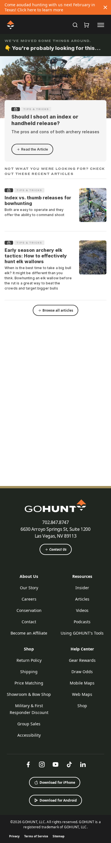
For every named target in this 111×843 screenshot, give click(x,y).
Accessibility (29, 735)
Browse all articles (57, 310)
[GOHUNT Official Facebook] (28, 764)
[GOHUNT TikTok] (69, 764)
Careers (29, 599)
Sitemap (58, 836)
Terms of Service (36, 836)
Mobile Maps (82, 683)
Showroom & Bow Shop (29, 694)
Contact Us (58, 549)
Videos (82, 610)
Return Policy (29, 660)
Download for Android (58, 800)
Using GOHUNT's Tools (82, 633)
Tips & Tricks (36, 109)
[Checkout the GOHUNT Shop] (86, 25)
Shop (29, 649)
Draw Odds (82, 671)
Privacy (14, 836)
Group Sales (28, 723)
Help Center (82, 649)
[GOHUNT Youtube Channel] (55, 764)
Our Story (29, 587)
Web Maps (82, 694)
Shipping (29, 671)
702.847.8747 (55, 522)
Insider (82, 587)
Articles (82, 599)
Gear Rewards (82, 660)
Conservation (29, 610)
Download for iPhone (57, 782)
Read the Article (34, 149)
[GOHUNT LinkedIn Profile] (82, 764)
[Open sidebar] (100, 24)
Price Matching (29, 683)
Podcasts (82, 621)
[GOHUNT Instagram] (41, 764)
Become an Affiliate (29, 633)
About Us (29, 576)
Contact (29, 621)
